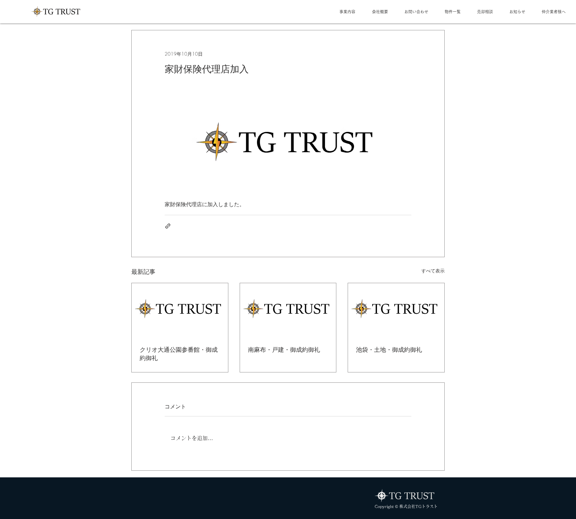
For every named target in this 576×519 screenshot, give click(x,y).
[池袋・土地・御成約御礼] (396, 310)
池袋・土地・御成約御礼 (389, 349)
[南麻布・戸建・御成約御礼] (288, 310)
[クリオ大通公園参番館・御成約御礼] (180, 310)
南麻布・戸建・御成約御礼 (284, 349)
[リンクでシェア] (168, 226)
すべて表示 (433, 270)
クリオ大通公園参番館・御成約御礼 (179, 353)
